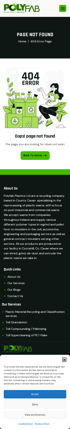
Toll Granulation (16, 322)
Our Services (16, 283)
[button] (64, 359)
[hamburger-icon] (62, 8)
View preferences (35, 415)
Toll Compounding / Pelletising (26, 329)
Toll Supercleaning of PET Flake (26, 335)
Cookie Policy (26, 423)
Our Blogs (14, 290)
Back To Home (32, 155)
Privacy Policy (42, 423)
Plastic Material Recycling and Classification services (35, 314)
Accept (35, 394)
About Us (13, 277)
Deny (35, 404)
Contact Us (15, 296)
